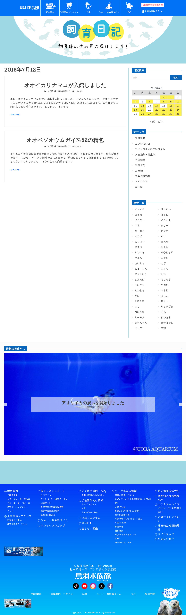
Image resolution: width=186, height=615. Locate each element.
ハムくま (166, 220)
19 (142, 109)
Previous (2, 404)
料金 (84, 594)
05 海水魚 (140, 160)
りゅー (164, 301)
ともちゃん (141, 323)
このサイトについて (169, 519)
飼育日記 (87, 523)
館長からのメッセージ (125, 534)
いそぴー (140, 220)
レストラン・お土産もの (18, 499)
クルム (138, 258)
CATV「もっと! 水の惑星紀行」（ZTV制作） (133, 501)
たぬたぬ (140, 301)
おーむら (140, 231)
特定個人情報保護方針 (169, 497)
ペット (10, 510)
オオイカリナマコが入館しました (65, 85)
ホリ (163, 236)
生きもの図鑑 (90, 528)
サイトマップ (166, 534)
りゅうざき (167, 306)
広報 (163, 328)
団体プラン (46, 503)
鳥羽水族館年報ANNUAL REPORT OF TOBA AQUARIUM (128, 518)
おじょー (140, 241)
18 (135, 109)
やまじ (164, 290)
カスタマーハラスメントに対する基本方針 (170, 508)
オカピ (138, 236)
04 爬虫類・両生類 (145, 154)
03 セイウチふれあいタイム (150, 149)
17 (178, 105)
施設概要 (119, 530)
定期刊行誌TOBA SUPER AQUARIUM (127, 508)
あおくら (140, 209)
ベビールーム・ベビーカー (19, 503)
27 (149, 113)
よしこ (164, 295)
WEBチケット (47, 495)
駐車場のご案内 (14, 520)
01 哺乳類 (140, 138)
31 (178, 113)
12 (142, 105)
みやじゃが (167, 252)
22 (163, 109)
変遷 (117, 538)
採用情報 (119, 526)
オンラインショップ (53, 525)
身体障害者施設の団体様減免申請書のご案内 (52, 508)
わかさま (166, 317)
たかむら (140, 290)
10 (178, 101)
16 (170, 105)
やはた (164, 285)
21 (156, 109)
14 (156, 105)
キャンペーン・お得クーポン (54, 499)
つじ (137, 306)
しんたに (140, 279)
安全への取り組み (123, 542)
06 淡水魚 (140, 165)
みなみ (164, 247)
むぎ (163, 263)
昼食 (84, 508)
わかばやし (167, 323)
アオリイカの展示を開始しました (93, 403)
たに (137, 295)
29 (163, 113)
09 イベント (141, 181)
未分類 (50, 91)
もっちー (166, 268)
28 (156, 113)
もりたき (166, 279)
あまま (138, 214)
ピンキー (166, 231)
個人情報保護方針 (169, 491)
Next (180, 404)
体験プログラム (91, 517)
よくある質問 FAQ (94, 491)
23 (170, 109)
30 (170, 113)
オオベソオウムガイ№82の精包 (65, 140)
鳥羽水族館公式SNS (124, 495)
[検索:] (157, 77)
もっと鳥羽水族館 (126, 491)
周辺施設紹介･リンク (17, 524)
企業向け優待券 (48, 514)
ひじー (164, 225)
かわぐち (140, 252)
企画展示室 (12, 495)
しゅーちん (141, 268)
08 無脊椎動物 (142, 176)
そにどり (140, 285)
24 (178, 109)
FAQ (133, 594)
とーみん (140, 317)
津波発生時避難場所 (169, 527)
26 (142, 113)
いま (137, 225)
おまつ (138, 247)
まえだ (164, 241)
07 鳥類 (139, 170)
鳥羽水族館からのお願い (93, 495)
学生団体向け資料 (90, 512)
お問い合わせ (166, 539)
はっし (164, 214)
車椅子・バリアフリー (17, 506)
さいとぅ (140, 263)
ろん (163, 312)
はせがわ (166, 209)
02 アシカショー (144, 143)
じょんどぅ (141, 274)
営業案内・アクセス (19, 516)
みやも (164, 258)
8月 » (161, 121)
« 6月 (153, 121)
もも (163, 274)
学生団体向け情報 (92, 500)
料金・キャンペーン (53, 491)
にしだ (138, 328)
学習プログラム (89, 504)
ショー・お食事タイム (54, 520)
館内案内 (12, 491)
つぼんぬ (140, 312)
